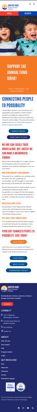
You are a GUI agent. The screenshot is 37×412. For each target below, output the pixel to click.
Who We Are (5, 340)
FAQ (2, 348)
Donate (9, 13)
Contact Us (7, 331)
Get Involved (19, 88)
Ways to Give (18, 264)
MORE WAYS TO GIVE (18, 137)
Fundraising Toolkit (18, 270)
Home (11, 88)
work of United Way (18, 122)
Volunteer (27, 13)
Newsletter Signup (7, 378)
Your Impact (18, 258)
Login (3, 355)
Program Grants (6, 351)
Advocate (4, 367)
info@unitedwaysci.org (19, 251)
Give (27, 88)
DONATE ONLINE (18, 131)
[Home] (3, 1)
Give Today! (18, 241)
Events (3, 374)
